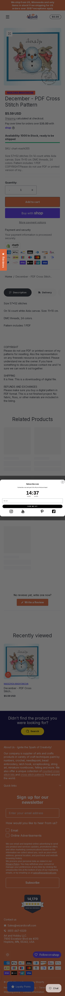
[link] (11, 511)
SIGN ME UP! (32, 506)
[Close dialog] (62, 482)
